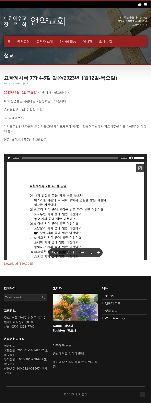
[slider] (139, 157)
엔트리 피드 (113, 303)
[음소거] (131, 158)
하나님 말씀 (68, 41)
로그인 (109, 296)
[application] (75, 158)
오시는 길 (105, 41)
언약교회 (23, 41)
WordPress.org (115, 318)
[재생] (9, 158)
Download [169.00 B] (18, 263)
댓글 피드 (111, 311)
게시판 (87, 41)
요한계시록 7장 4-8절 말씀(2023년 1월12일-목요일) (60, 77)
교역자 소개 (44, 41)
